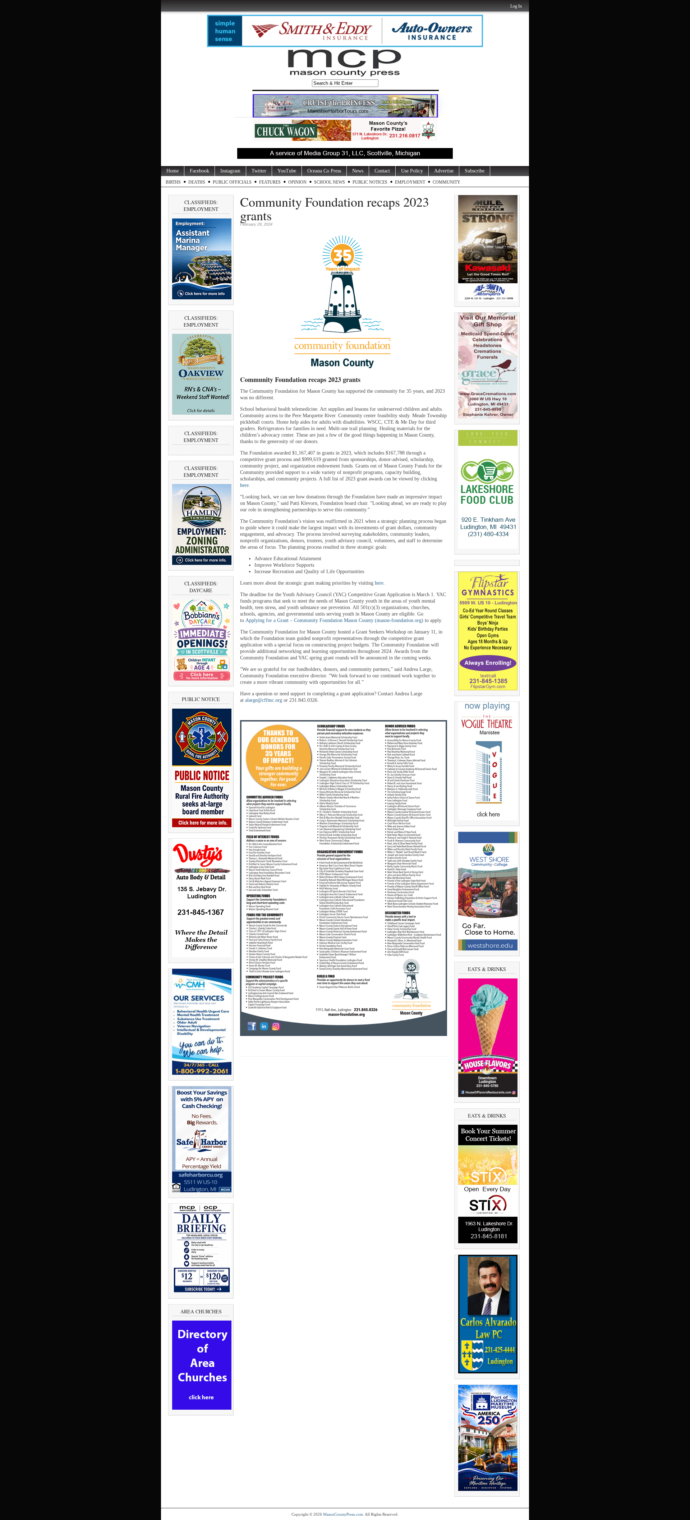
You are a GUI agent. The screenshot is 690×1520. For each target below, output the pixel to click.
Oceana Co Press (324, 171)
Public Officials (232, 182)
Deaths (196, 182)
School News (329, 182)
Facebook (199, 171)
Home (172, 171)
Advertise (444, 171)
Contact (382, 171)
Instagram (230, 171)
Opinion (297, 182)
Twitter (259, 171)
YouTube (286, 171)
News (357, 171)
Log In (516, 6)
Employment (410, 182)
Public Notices (370, 182)
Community (446, 182)
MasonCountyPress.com (343, 1514)
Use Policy (412, 171)
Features (270, 182)
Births (173, 182)
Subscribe (474, 171)
